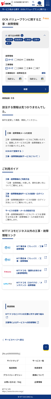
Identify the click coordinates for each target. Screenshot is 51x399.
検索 (25, 89)
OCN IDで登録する (13, 151)
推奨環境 (13, 367)
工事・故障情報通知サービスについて (21, 156)
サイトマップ (12, 360)
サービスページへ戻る (14, 339)
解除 (44, 73)
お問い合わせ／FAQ (12, 382)
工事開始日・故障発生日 (15, 73)
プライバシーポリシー (12, 375)
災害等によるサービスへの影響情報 (20, 322)
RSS (47, 18)
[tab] (47, 3)
